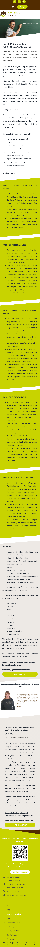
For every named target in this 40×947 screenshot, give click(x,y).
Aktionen (10, 939)
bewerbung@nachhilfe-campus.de (16, 669)
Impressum (11, 902)
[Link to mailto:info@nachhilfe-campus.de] (24, 1)
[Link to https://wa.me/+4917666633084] (14, 1)
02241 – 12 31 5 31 (13, 891)
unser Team (33, 639)
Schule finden (12, 935)
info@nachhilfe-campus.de (17, 895)
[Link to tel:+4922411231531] (19, 1)
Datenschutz (11, 906)
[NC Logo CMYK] (10, 12)
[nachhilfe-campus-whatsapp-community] (20, 845)
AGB (8, 910)
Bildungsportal (12, 927)
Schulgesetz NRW (13, 931)
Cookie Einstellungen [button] (11, 945)
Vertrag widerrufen (14, 914)
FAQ (8, 918)
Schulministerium (13, 923)
